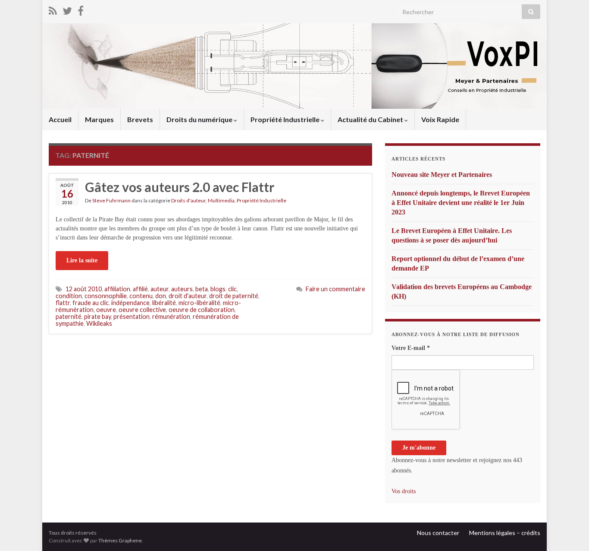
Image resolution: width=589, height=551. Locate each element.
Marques (99, 119)
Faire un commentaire (335, 289)
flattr (63, 302)
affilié (140, 289)
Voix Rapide (440, 119)
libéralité (164, 302)
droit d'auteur (188, 295)
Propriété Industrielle (286, 119)
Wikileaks (99, 323)
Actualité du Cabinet (371, 119)
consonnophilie (106, 295)
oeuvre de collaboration (202, 309)
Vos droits (404, 491)
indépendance (130, 302)
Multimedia (221, 200)
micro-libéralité (199, 302)
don (160, 295)
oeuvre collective (142, 309)
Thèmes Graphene (120, 540)
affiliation (117, 289)
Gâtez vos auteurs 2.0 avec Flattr (179, 187)
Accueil (60, 119)
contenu (141, 295)
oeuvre (106, 309)
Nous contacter (438, 532)
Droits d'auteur (188, 200)
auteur (159, 289)
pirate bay (97, 316)
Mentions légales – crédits (504, 532)
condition (69, 295)
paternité (68, 316)
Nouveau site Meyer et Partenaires (442, 174)
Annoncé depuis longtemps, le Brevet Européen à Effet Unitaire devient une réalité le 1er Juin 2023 (461, 202)
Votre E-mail (411, 348)
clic (232, 289)
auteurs (182, 289)
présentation (131, 316)
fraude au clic (90, 302)
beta (201, 289)
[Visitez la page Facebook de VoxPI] (81, 9)
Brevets (140, 119)
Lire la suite (81, 260)
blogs (218, 289)
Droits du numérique (200, 119)
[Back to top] (569, 531)
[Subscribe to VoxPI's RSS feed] (53, 9)
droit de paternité (233, 295)
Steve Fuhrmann (111, 200)
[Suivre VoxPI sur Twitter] (67, 9)
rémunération (171, 316)
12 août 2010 (84, 289)
